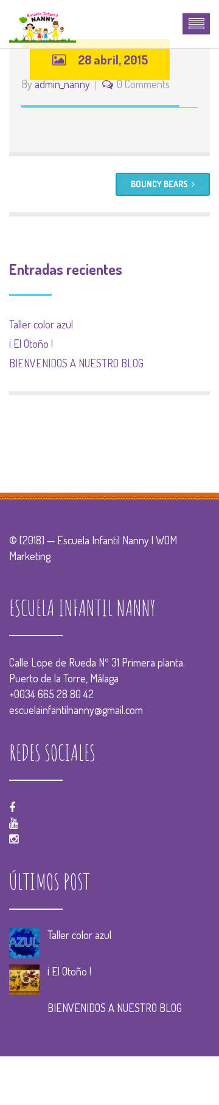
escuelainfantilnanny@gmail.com (76, 709)
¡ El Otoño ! (31, 343)
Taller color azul (41, 324)
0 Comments (143, 84)
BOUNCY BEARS (159, 184)
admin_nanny (62, 84)
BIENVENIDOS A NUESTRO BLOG (76, 363)
